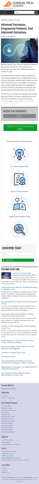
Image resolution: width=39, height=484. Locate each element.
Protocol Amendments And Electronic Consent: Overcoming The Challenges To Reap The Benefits (17, 362)
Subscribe (11, 8)
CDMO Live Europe (7, 456)
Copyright (4, 477)
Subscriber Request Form (22, 479)
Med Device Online (7, 427)
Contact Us (5, 470)
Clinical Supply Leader (8, 417)
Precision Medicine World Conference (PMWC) (15, 460)
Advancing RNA (6, 406)
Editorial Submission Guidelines (11, 444)
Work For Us (5, 472)
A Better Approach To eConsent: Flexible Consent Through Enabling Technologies (17, 341)
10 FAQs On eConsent (8, 357)
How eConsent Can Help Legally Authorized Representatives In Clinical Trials (15, 374)
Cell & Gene (5, 412)
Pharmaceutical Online (8, 432)
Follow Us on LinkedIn (8, 398)
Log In (5, 8)
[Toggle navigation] (4, 12)
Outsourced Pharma (7, 430)
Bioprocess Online (7, 408)
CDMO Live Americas (8, 454)
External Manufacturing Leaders (11, 458)
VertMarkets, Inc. (18, 477)
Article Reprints (6, 442)
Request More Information (9, 388)
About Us (4, 468)
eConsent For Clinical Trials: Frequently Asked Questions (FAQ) (24, 274)
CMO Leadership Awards (9, 451)
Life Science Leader (7, 425)
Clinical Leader (6, 415)
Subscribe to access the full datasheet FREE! (20, 127)
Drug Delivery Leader (8, 419)
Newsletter (5, 396)
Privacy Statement (11, 479)
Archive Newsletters (7, 440)
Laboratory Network (7, 423)
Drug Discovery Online (8, 421)
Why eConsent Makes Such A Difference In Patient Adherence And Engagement (18, 348)
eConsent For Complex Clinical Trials (13, 353)
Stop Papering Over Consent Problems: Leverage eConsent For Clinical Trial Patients (17, 315)
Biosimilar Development (8, 410)
